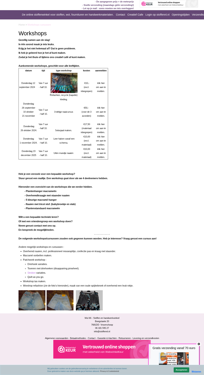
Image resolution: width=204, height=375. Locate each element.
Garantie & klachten (107, 338)
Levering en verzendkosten (146, 338)
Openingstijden (181, 14)
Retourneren (125, 338)
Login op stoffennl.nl (157, 14)
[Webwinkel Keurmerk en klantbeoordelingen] (102, 349)
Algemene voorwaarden (56, 338)
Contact (120, 14)
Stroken (31, 273)
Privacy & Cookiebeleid (109, 371)
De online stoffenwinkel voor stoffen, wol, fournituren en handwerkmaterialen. (68, 14)
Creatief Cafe (135, 14)
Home (22, 24)
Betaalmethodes (78, 338)
